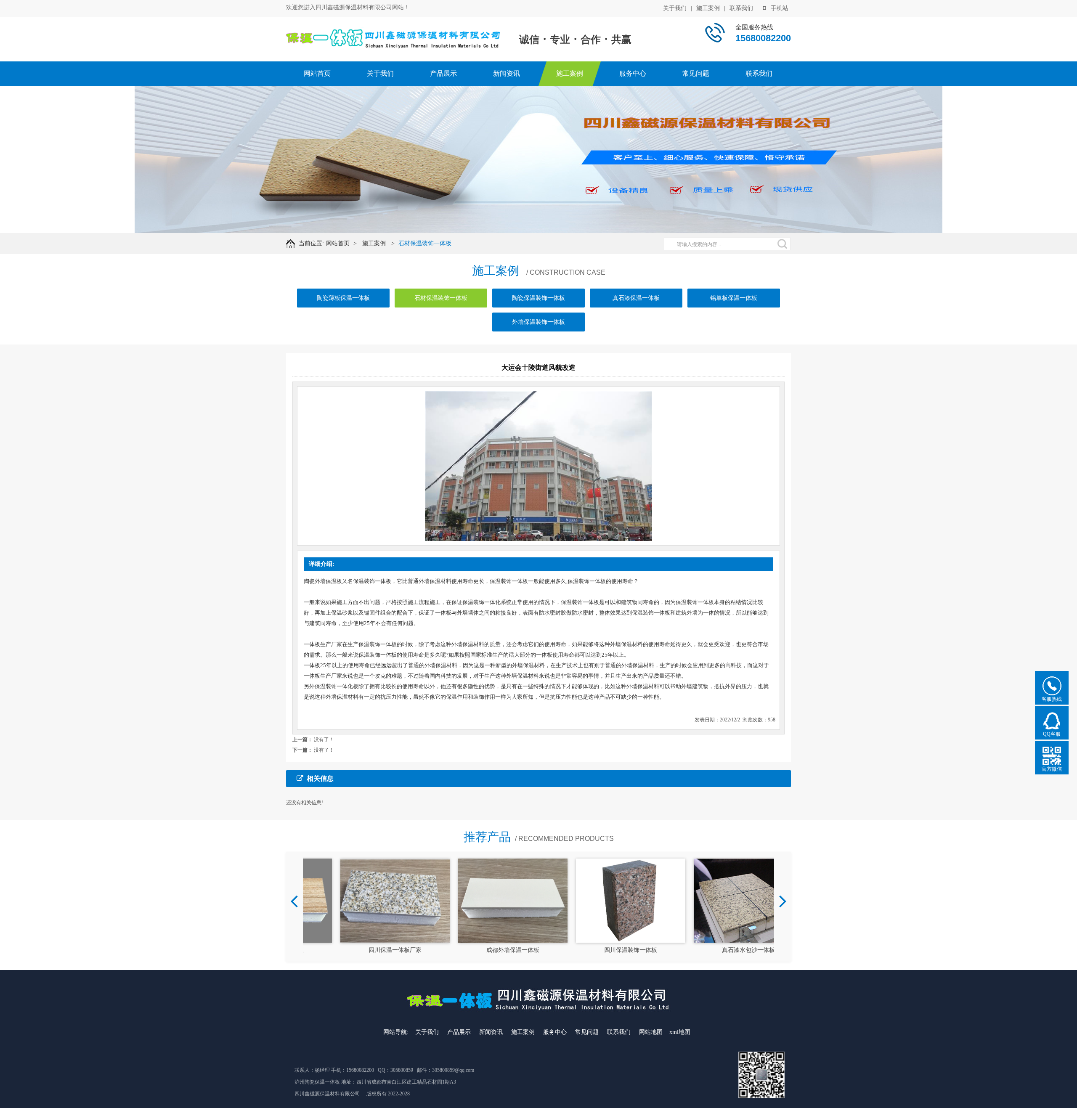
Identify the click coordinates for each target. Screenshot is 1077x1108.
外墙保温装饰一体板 (538, 322)
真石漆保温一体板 (636, 298)
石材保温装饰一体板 (424, 243)
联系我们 (741, 8)
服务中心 (632, 73)
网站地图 (651, 1032)
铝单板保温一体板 (733, 298)
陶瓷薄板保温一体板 (343, 298)
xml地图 (679, 1032)
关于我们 (675, 8)
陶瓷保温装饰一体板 (538, 298)
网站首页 (317, 73)
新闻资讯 (506, 73)
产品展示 (443, 73)
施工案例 (708, 8)
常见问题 (695, 73)
